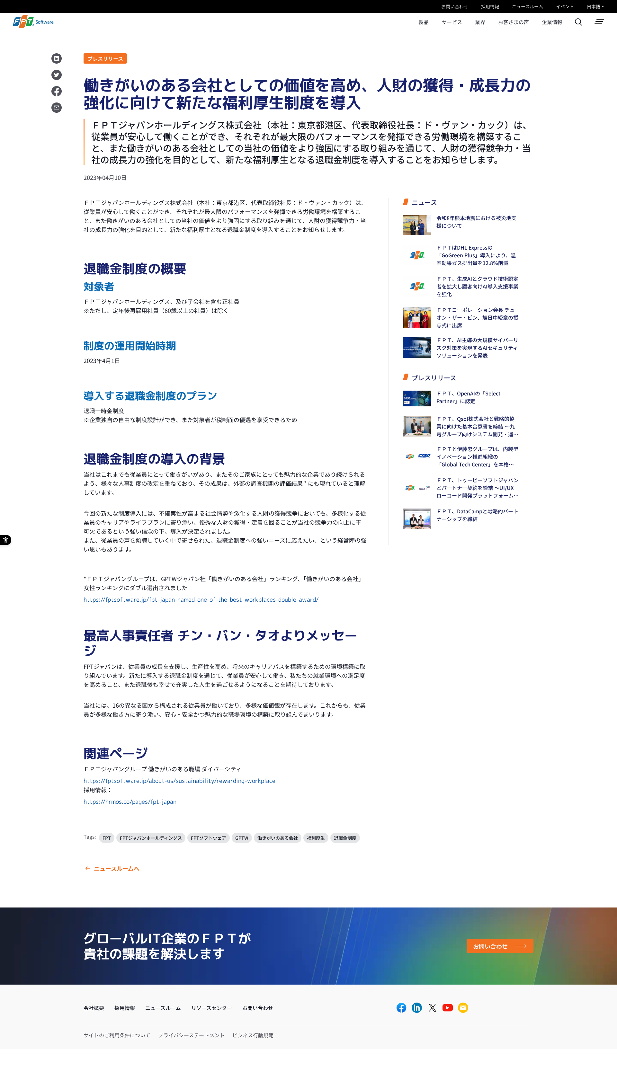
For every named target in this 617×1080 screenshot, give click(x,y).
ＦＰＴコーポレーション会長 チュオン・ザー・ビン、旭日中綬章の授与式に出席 (477, 317)
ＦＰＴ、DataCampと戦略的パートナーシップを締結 (477, 515)
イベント (565, 6)
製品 (423, 22)
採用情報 (490, 6)
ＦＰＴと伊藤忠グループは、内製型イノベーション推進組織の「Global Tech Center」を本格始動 (477, 456)
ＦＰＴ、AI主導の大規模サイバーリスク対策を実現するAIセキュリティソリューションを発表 (477, 347)
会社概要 (94, 1008)
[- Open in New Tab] (401, 1008)
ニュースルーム (527, 6)
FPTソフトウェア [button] (208, 838)
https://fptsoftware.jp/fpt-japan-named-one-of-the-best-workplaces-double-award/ (201, 600)
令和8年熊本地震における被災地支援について (476, 221)
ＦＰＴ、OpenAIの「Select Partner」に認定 (468, 397)
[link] (33, 26)
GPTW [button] (241, 838)
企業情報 (552, 22)
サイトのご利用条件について (117, 1035)
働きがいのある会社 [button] (277, 838)
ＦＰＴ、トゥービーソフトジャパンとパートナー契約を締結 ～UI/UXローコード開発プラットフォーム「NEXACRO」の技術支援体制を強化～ (477, 487)
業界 (480, 22)
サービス (452, 22)
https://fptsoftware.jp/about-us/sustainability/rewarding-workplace (179, 781)
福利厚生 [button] (316, 838)
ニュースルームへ (116, 868)
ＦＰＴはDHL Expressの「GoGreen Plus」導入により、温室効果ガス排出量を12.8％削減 (476, 255)
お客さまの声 (513, 22)
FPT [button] (107, 838)
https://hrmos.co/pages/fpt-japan (130, 802)
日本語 (593, 6)
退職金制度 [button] (345, 838)
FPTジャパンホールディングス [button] (151, 838)
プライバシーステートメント (191, 1035)
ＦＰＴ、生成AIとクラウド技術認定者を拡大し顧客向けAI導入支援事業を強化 (477, 286)
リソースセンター (211, 1008)
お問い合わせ (454, 6)
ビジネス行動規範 (252, 1035)
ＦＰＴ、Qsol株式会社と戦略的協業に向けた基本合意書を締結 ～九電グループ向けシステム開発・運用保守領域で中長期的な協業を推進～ (477, 426)
